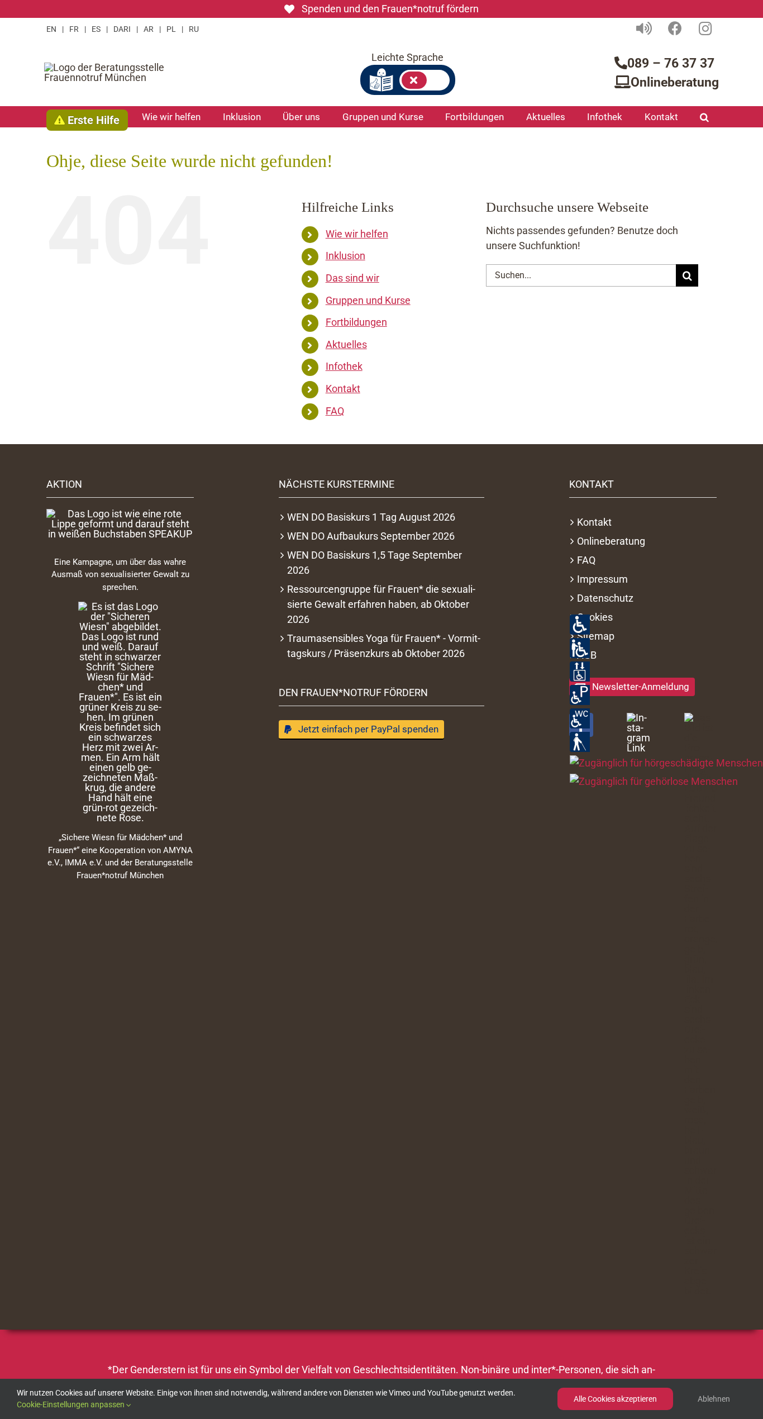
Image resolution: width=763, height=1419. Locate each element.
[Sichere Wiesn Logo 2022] (120, 712)
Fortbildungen (356, 322)
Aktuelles (346, 344)
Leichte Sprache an (424, 80)
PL (171, 29)
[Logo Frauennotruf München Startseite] (114, 73)
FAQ (335, 411)
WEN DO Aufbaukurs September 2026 (371, 536)
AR (149, 29)
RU (194, 29)
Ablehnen (714, 1398)
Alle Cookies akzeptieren (615, 1398)
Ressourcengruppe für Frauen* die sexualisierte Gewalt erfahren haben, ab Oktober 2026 (381, 604)
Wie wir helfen (357, 234)
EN (51, 29)
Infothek (344, 366)
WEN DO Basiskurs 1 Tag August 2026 (371, 517)
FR (74, 29)
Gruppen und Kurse (368, 300)
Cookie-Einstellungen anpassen (71, 1404)
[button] (704, 116)
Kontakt (343, 388)
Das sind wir (352, 278)
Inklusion (345, 255)
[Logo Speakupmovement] (120, 524)
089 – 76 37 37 (670, 63)
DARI (122, 29)
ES (96, 29)
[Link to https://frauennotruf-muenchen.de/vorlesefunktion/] (644, 28)
